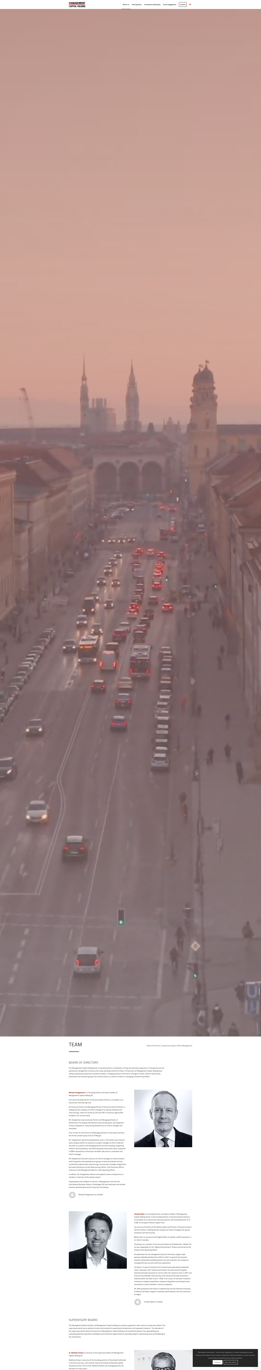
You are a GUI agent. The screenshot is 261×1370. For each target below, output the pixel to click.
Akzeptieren (217, 1362)
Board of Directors (154, 1045)
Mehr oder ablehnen (230, 1362)
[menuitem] (125, 4)
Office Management (184, 1045)
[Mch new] (77, 4)
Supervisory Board (169, 1045)
